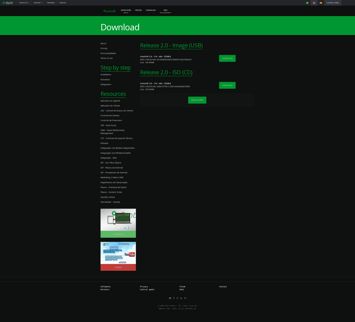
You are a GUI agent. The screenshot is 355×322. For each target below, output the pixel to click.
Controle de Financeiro (111, 120)
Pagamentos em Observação (114, 182)
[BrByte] (7, 3)
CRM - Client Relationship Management (112, 132)
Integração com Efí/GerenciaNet (116, 153)
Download (151, 10)
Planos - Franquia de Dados (114, 187)
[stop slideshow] (121, 227)
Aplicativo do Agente (110, 100)
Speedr (118, 267)
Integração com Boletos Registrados (118, 148)
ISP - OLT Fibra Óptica (111, 162)
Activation (105, 79)
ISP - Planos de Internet (112, 167)
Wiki (165, 10)
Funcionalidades (108, 53)
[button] (24, 3)
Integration (106, 84)
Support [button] (37, 3)
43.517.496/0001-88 (187, 309)
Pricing (138, 10)
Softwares (106, 286)
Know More (126, 10)
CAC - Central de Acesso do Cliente (117, 110)
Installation (106, 74)
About (103, 43)
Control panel (333, 3)
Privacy (144, 286)
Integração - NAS (108, 157)
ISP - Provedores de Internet (114, 172)
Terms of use (107, 58)
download (227, 58)
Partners (51, 3)
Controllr (118, 234)
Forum (182, 286)
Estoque (104, 143)
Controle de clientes (110, 115)
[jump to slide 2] (119, 227)
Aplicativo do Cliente (110, 105)
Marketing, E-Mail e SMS (112, 177)
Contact (62, 3)
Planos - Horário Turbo (111, 192)
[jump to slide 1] (116, 227)
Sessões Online (108, 197)
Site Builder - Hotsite (110, 202)
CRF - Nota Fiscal (108, 125)
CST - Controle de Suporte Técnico (117, 138)
